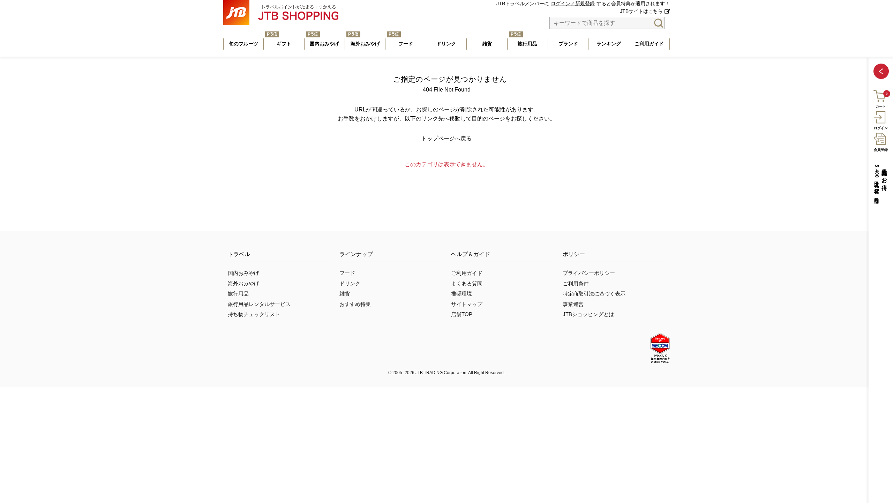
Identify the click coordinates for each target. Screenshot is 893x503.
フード (347, 273)
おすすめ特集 (355, 304)
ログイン (881, 128)
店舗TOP (461, 314)
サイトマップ (466, 304)
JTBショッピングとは (588, 314)
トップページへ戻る (446, 138)
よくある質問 (466, 283)
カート (881, 106)
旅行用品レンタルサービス (259, 304)
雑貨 (344, 294)
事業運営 (573, 304)
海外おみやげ (243, 283)
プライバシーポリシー (589, 273)
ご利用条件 (576, 283)
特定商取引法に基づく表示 (594, 294)
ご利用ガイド (466, 273)
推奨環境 (461, 294)
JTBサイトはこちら (641, 11)
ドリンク (349, 283)
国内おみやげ (243, 273)
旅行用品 (238, 294)
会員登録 (881, 150)
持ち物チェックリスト (254, 314)
